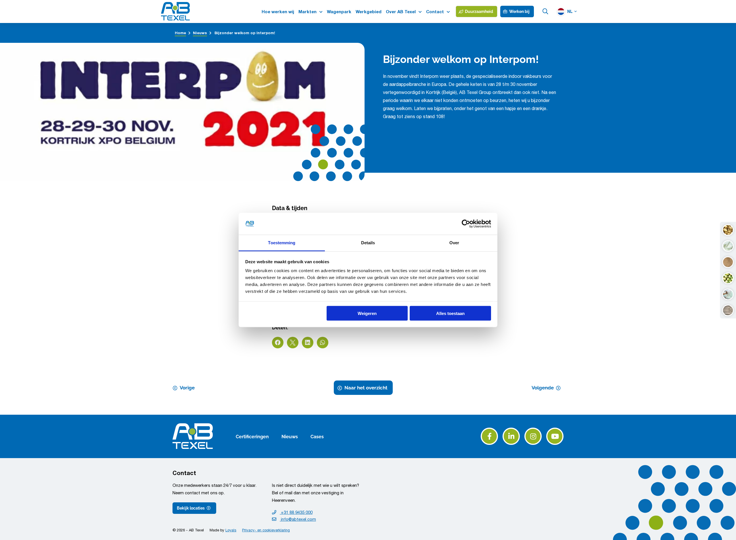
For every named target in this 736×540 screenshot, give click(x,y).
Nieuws (289, 436)
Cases (317, 436)
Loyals (230, 530)
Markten (307, 11)
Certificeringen (252, 436)
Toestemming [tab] (281, 242)
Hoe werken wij (278, 11)
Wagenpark (339, 11)
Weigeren (367, 313)
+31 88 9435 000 (296, 512)
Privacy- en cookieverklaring (266, 530)
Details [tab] (368, 242)
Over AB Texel (401, 11)
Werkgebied (369, 11)
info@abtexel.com (298, 519)
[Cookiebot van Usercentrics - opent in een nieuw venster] (466, 224)
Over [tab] (454, 242)
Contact (435, 11)
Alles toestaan (450, 313)
